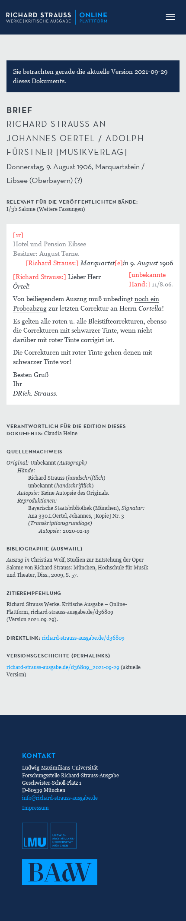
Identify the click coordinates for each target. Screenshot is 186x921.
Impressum (35, 808)
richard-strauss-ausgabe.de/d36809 (83, 638)
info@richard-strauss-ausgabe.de (60, 798)
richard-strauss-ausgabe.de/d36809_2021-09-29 (62, 667)
